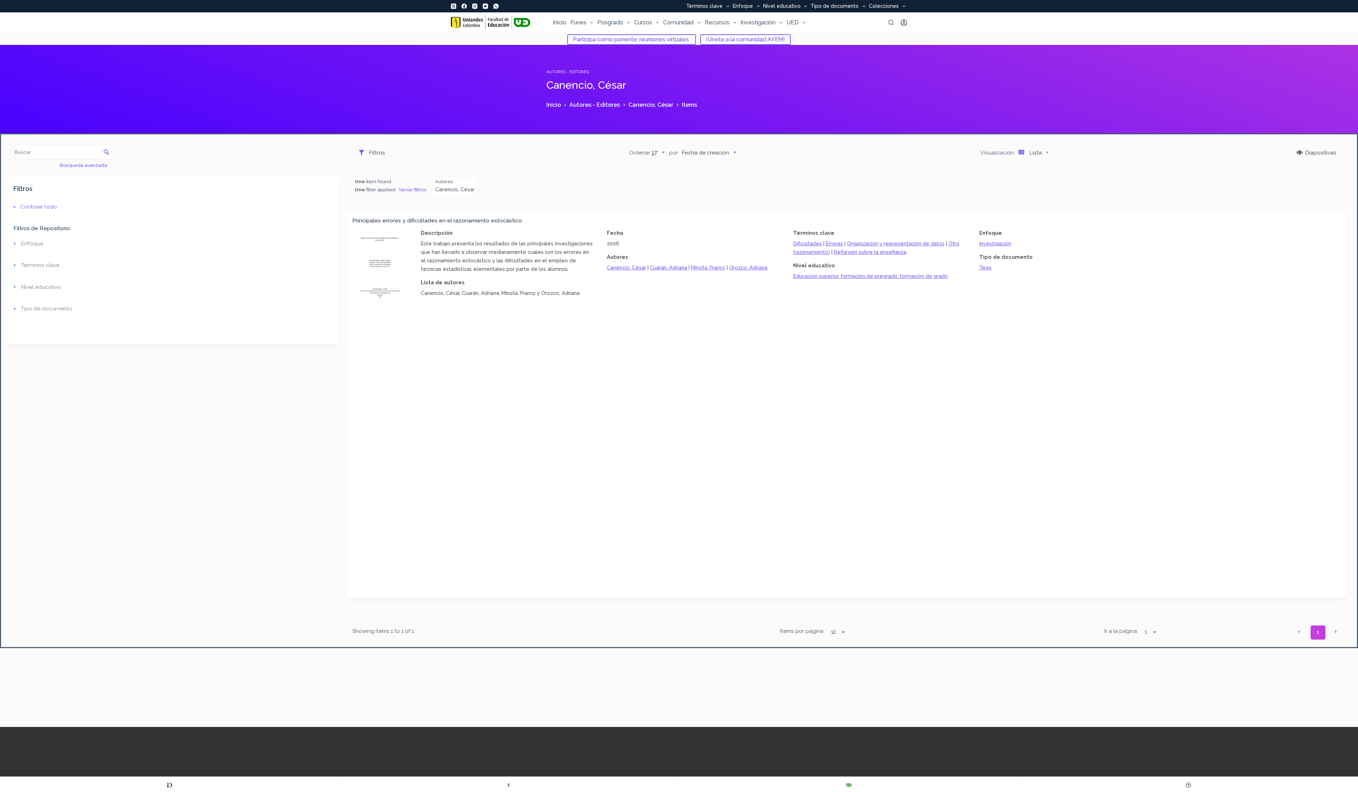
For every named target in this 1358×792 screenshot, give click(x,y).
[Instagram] (474, 6)
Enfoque (743, 6)
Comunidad (678, 22)
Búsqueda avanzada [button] (84, 165)
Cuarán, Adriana (668, 267)
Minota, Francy (708, 267)
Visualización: (998, 152)
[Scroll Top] (1188, 785)
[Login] (904, 22)
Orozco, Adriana (748, 267)
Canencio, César (626, 267)
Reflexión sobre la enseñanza (870, 252)
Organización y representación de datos (896, 243)
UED (793, 22)
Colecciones (884, 6)
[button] (1299, 632)
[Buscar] (891, 22)
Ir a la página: (1121, 631)
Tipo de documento (835, 6)
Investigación (758, 22)
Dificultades (807, 243)
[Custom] (169, 785)
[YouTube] (485, 6)
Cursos (643, 22)
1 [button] (1318, 632)
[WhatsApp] (496, 6)
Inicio (559, 22)
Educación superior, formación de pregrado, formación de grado (870, 276)
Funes (578, 22)
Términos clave (704, 6)
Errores (834, 243)
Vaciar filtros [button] (412, 189)
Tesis (985, 267)
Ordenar (639, 152)
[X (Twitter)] (453, 6)
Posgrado (610, 22)
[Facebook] (464, 6)
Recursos (717, 22)
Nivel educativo (782, 6)
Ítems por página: (802, 631)
